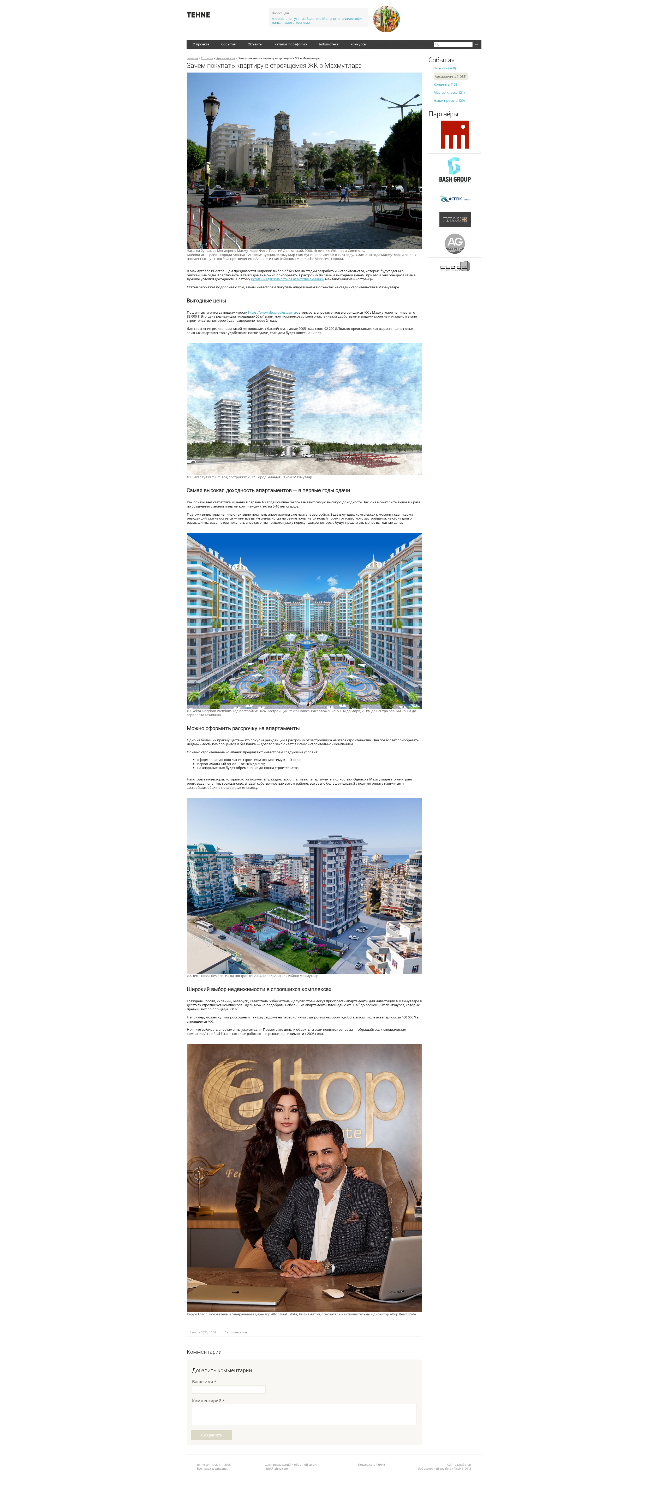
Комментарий (208, 1401)
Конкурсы (358, 44)
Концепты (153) (446, 84)
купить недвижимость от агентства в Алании (287, 279)
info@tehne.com (276, 1468)
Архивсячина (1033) (450, 76)
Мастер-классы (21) (449, 92)
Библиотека (328, 44)
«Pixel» (457, 1468)
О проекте (201, 44)
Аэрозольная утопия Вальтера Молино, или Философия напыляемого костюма (317, 20)
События (228, 44)
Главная (192, 58)
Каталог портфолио (291, 44)
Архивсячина (225, 58)
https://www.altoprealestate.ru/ (272, 312)
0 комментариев (236, 1332)
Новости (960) (445, 68)
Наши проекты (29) (449, 100)
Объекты (255, 44)
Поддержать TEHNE (371, 1464)
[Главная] (198, 16)
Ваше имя (204, 1382)
